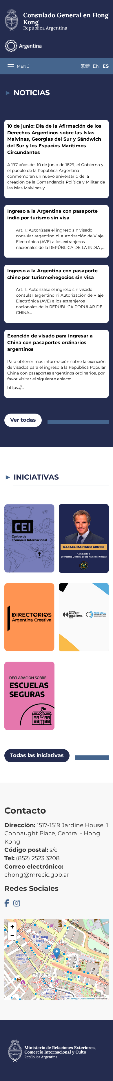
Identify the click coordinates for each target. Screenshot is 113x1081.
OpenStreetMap (87, 998)
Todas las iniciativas (37, 755)
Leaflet (72, 998)
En (96, 66)
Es (106, 66)
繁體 (85, 66)
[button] (56, 953)
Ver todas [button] (23, 420)
